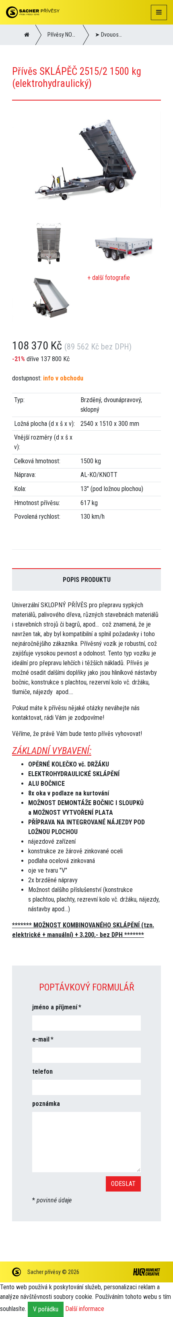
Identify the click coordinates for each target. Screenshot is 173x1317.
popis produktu (87, 580)
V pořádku (45, 1309)
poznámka (46, 1103)
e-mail (40, 1039)
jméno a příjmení (54, 1007)
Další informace (84, 1309)
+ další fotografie (108, 277)
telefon (42, 1071)
